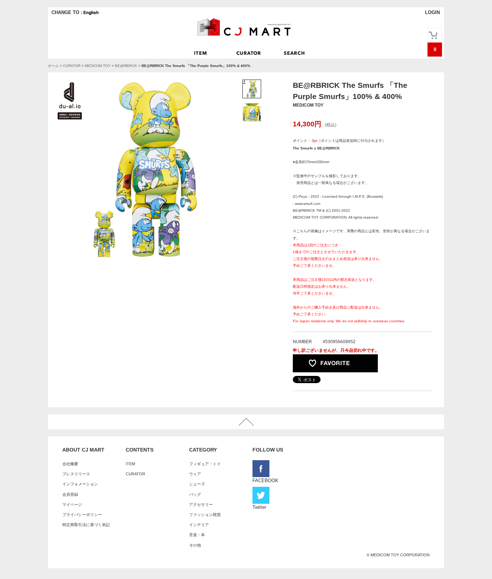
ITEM (130, 464)
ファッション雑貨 (205, 514)
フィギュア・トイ (205, 464)
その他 (195, 545)
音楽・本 (197, 535)
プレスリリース (76, 474)
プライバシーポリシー (82, 514)
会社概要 (70, 464)
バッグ (195, 494)
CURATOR (71, 66)
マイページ (72, 504)
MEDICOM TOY (98, 66)
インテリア (199, 524)
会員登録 (70, 494)
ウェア (195, 474)
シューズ (197, 484)
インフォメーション (80, 484)
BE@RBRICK (126, 66)
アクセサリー (201, 504)
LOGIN (432, 12)
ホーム (53, 66)
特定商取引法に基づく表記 (86, 524)
